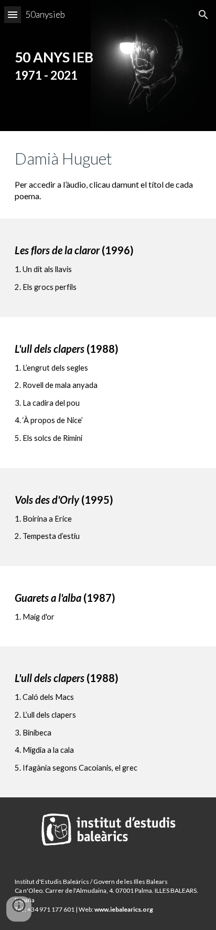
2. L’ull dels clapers (45, 714)
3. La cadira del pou (47, 402)
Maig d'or (39, 616)
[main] (108, 66)
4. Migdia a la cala (44, 749)
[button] (12, 14)
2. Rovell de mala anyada (56, 385)
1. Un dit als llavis (43, 269)
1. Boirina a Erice (43, 518)
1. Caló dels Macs (44, 697)
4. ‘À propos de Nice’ (49, 420)
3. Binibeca (33, 732)
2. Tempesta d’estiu (47, 536)
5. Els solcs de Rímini (48, 438)
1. (19, 616)
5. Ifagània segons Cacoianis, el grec (76, 767)
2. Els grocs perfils (46, 287)
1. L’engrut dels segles (51, 367)
